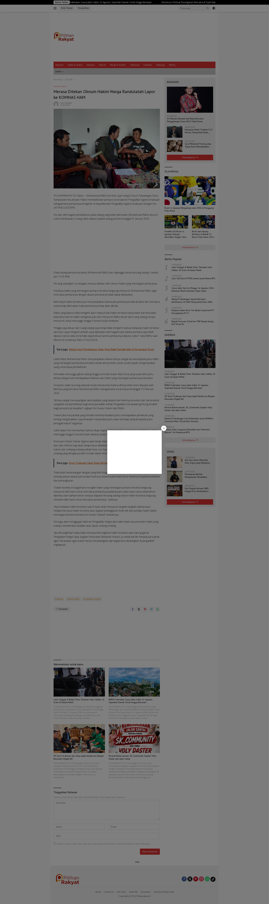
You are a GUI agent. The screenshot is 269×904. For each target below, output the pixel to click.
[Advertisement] (134, 452)
